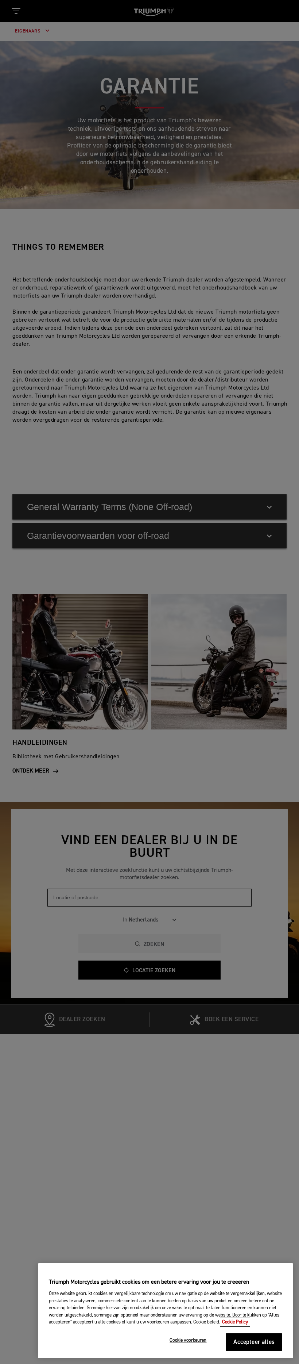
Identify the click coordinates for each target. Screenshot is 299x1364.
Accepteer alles (254, 1342)
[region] (165, 1310)
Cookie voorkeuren (188, 1340)
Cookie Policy (235, 1322)
